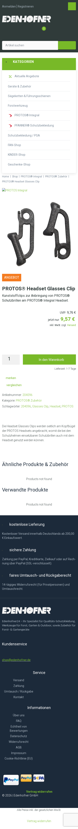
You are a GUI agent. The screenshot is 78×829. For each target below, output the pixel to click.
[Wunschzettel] (34, 31)
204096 (26, 406)
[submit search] (67, 45)
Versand (71, 325)
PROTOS (67, 406)
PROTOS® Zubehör (56, 176)
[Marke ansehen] (14, 190)
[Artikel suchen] (30, 45)
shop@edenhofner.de (16, 660)
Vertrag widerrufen (39, 821)
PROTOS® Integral (31, 176)
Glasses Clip (40, 406)
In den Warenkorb (51, 360)
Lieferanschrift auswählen (39, 345)
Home (5, 176)
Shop (15, 176)
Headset (55, 406)
